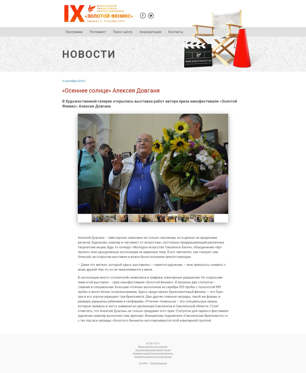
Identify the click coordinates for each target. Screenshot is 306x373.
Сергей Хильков (158, 363)
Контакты (175, 32)
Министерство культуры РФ (152, 346)
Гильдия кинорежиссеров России (152, 350)
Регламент (98, 32)
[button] (225, 163)
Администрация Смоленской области (153, 353)
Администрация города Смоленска (153, 356)
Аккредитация (150, 32)
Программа (74, 32)
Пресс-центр (122, 32)
